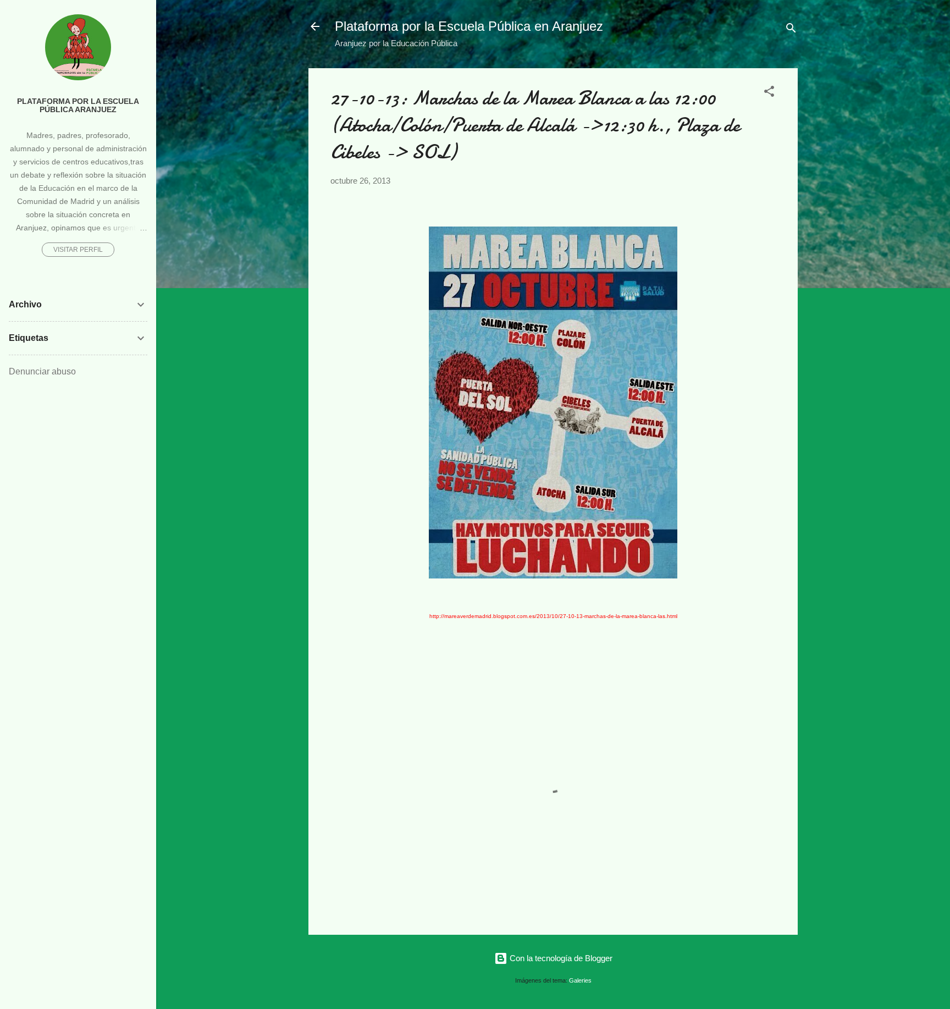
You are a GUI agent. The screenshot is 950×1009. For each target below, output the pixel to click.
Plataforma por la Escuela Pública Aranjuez (78, 105)
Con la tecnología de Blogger (559, 958)
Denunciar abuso (42, 371)
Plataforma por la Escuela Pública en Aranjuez (469, 26)
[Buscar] (791, 30)
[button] (769, 93)
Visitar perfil (78, 249)
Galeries (580, 980)
